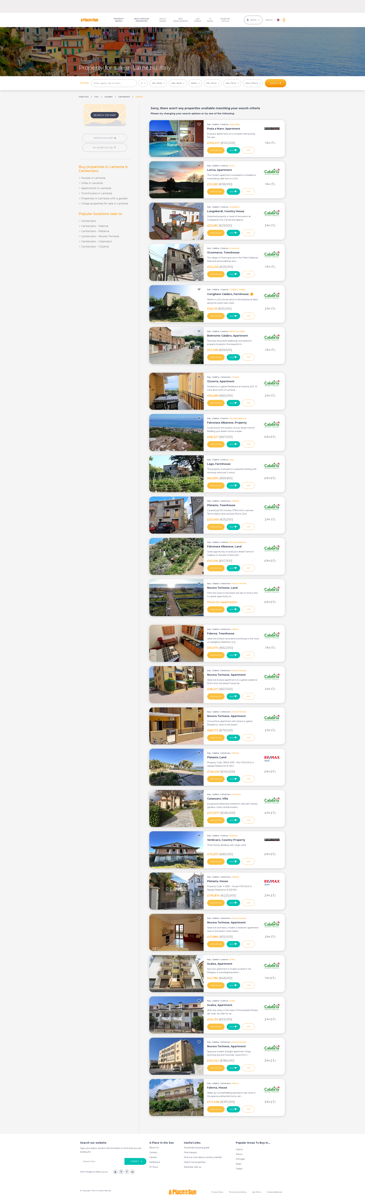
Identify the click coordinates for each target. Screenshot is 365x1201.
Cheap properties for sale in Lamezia (104, 203)
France (239, 1154)
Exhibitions (154, 1162)
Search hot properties (194, 1162)
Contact (153, 1152)
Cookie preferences (274, 1192)
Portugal (240, 1159)
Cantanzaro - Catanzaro (96, 241)
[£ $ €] (143, 83)
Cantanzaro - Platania (94, 231)
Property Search (119, 20)
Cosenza (224, 124)
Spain (238, 1164)
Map (248, 150)
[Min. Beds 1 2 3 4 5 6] (158, 83)
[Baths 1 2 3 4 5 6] (195, 83)
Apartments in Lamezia (95, 188)
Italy (209, 124)
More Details (216, 150)
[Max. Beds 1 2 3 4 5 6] (178, 83)
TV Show (210, 20)
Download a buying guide (196, 1147)
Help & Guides (162, 20)
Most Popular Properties (141, 20)
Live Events (197, 20)
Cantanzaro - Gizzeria (94, 246)
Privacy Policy (217, 1192)
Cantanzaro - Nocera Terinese (99, 236)
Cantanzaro (88, 221)
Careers (153, 1157)
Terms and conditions (237, 1192)
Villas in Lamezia (91, 183)
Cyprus (239, 1149)
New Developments (180, 20)
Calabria (215, 124)
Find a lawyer (190, 1152)
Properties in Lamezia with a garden (104, 198)
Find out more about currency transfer (203, 1157)
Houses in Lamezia (92, 178)
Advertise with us (192, 1167)
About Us (154, 1147)
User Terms (256, 1192)
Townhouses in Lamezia (96, 193)
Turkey (239, 1168)
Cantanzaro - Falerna (94, 226)
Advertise (225, 20)
